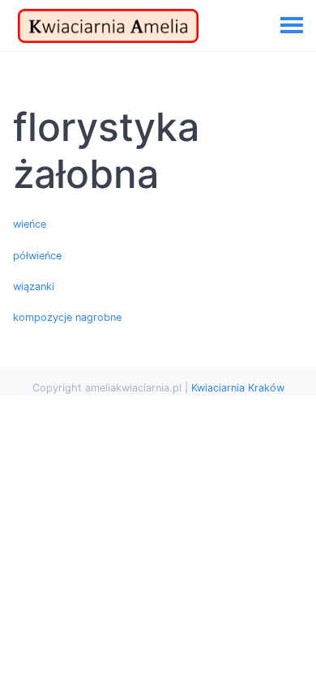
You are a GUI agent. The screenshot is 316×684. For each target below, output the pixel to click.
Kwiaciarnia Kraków (237, 388)
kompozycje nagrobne (67, 317)
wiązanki (33, 286)
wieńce (29, 224)
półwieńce (37, 256)
